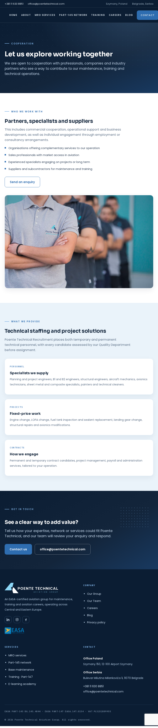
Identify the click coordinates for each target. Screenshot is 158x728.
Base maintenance (21, 670)
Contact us (18, 549)
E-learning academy (22, 684)
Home (13, 15)
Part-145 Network (73, 15)
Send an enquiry (22, 182)
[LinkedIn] (8, 619)
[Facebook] (25, 619)
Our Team (94, 601)
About (26, 15)
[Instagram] (16, 619)
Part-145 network (19, 662)
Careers (115, 15)
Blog (129, 15)
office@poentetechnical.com (46, 4)
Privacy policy (96, 622)
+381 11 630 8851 (14, 4)
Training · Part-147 (20, 677)
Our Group (94, 594)
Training (98, 15)
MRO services (17, 655)
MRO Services (45, 15)
